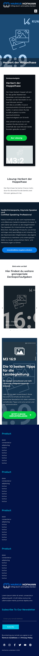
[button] (35, 11)
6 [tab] (30, 330)
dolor (4, 440)
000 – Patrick (12, 322)
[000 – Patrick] (19, 307)
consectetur (6, 443)
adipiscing (6, 445)
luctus (4, 448)
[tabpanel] (19, 307)
